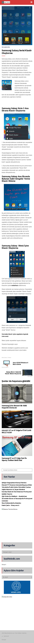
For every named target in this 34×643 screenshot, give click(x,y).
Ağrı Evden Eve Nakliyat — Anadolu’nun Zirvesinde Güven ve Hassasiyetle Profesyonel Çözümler (17, 498)
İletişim (4, 564)
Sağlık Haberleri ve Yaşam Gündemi (13, 489)
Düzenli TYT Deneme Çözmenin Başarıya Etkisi (17, 485)
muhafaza (14, 285)
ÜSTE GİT (6, 636)
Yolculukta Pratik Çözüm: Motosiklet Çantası (16, 487)
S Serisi (9, 357)
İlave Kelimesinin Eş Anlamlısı (11, 503)
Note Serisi (4, 357)
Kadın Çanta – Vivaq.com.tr (10, 505)
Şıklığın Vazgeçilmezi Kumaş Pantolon (14, 483)
